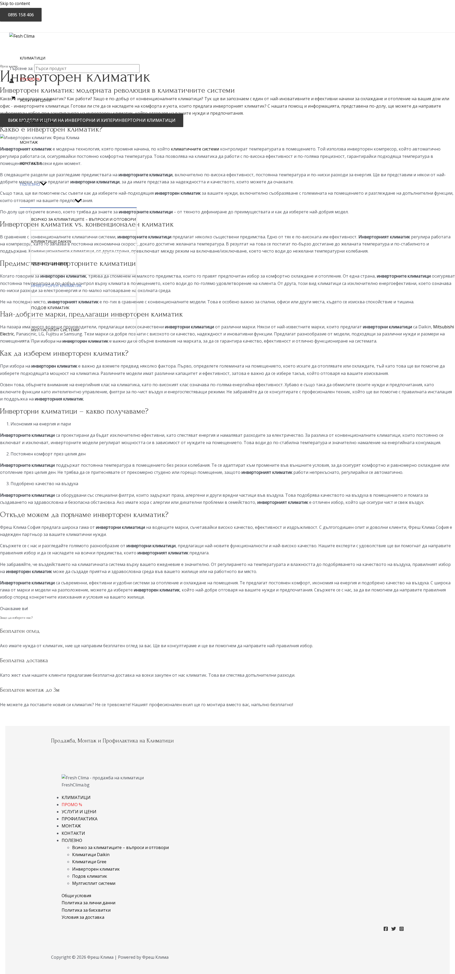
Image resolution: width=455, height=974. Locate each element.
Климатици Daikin (91, 854)
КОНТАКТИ (73, 833)
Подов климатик (89, 876)
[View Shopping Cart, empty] (13, 98)
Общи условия (76, 895)
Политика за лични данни (88, 903)
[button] (43, 184)
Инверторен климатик (96, 869)
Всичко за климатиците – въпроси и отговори (120, 847)
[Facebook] (385, 929)
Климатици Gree (89, 862)
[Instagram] (401, 929)
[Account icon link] (11, 81)
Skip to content (15, 3)
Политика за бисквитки (86, 910)
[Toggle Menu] (78, 201)
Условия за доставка (83, 917)
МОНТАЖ (71, 826)
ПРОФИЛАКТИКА (79, 819)
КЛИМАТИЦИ (76, 797)
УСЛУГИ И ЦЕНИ (79, 812)
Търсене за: (21, 68)
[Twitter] (393, 929)
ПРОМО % (72, 804)
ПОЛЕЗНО (72, 840)
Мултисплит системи (93, 883)
